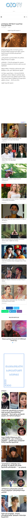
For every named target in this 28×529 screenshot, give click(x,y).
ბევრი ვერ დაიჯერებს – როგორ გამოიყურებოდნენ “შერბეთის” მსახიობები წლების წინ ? (13, 515)
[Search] (26, 17)
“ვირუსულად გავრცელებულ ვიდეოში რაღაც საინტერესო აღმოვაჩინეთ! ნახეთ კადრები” (13, 490)
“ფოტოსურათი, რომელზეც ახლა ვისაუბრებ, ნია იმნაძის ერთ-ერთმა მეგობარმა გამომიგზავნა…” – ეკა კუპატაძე (13, 465)
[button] (2, 331)
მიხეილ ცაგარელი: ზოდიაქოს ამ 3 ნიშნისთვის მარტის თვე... (14, 339)
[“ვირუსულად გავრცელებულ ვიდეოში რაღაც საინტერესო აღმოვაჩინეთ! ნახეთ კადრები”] (14, 478)
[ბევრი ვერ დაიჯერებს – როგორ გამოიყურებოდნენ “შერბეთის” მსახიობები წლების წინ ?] (14, 503)
